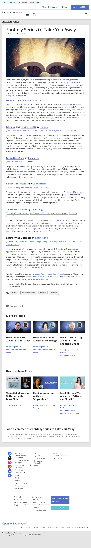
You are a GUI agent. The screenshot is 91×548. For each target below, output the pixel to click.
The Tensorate (61, 220)
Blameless (29, 187)
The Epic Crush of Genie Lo (18, 130)
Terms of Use (26, 527)
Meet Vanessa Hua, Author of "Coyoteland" (44, 396)
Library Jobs (19, 488)
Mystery (63, 352)
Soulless (10, 187)
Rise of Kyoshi (53, 130)
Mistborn (11, 100)
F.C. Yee (44, 126)
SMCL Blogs (7, 21)
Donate (35, 499)
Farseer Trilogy (13, 241)
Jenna (16, 21)
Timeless (47, 187)
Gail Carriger (39, 183)
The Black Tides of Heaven (18, 213)
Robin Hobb (41, 237)
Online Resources (40, 458)
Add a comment (16, 306)
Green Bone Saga (15, 157)
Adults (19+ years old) (13, 347)
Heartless (38, 187)
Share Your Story (20, 502)
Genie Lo (10, 126)
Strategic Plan (20, 472)
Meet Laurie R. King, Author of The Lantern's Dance (71, 340)
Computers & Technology (39, 462)
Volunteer (36, 507)
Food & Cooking (20, 349)
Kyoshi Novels (28, 126)
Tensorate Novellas (16, 209)
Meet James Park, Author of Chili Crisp (18, 339)
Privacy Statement (40, 527)
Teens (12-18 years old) (14, 405)
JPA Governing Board (23, 465)
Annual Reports (20, 475)
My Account (38, 455)
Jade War (18, 162)
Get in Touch (18, 499)
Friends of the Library (40, 510)
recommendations (28, 293)
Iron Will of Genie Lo (38, 130)
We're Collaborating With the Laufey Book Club (17, 396)
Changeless (19, 187)
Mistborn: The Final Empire (17, 104)
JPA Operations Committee (20, 469)
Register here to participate (37, 276)
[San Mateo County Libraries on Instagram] (10, 462)
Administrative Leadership (20, 456)
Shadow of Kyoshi (67, 130)
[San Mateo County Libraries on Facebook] (10, 454)
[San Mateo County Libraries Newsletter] (10, 475)
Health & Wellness (48, 349)
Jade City (10, 162)
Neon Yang (37, 209)
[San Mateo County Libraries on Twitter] (10, 458)
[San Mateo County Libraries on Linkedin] (10, 471)
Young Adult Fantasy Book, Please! (49, 274)
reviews (43, 293)
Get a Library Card (39, 502)
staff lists (53, 293)
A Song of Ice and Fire (71, 82)
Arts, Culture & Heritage (68, 355)
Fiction (79, 350)
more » (17, 491)
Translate (36, 2)
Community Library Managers (22, 461)
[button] (50, 7)
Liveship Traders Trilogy (30, 241)
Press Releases (21, 483)
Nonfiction (10, 349)
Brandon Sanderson (31, 100)
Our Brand (18, 478)
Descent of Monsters (59, 213)
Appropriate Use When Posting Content (27, 436)
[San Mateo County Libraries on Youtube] (10, 467)
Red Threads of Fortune (40, 213)
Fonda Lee (33, 157)
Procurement (20, 486)
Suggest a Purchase (21, 505)
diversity (14, 293)
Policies (17, 480)
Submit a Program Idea (41, 505)
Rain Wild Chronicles (67, 241)
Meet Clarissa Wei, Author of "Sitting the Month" (70, 396)
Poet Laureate (58, 458)
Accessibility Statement (57, 527)
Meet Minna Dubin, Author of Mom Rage (45, 339)
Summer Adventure (60, 455)
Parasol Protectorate (17, 183)
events (8, 352)
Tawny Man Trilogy (50, 241)
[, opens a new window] (14, 524)
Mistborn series (68, 104)
